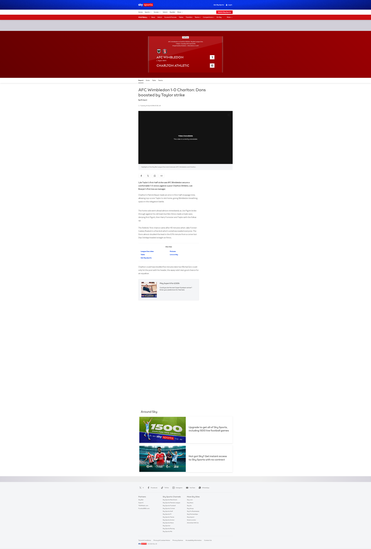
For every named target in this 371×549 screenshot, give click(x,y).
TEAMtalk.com (143, 505)
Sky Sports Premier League (171, 502)
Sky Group (190, 508)
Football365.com (144, 508)
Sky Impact (190, 517)
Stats (148, 80)
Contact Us (208, 540)
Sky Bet (172, 12)
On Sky (219, 17)
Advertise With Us (193, 522)
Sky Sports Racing (169, 528)
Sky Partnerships (192, 514)
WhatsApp (205, 487)
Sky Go (189, 505)
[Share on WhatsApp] (155, 176)
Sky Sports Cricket (169, 508)
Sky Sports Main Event (170, 499)
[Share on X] (148, 176)
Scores (156, 12)
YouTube (192, 487)
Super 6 (140, 502)
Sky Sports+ (166, 525)
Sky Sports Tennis (168, 517)
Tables (181, 17)
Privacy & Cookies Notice (162, 540)
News (153, 17)
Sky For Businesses (193, 511)
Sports (147, 12)
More (179, 12)
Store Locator (191, 520)
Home (140, 12)
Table (154, 80)
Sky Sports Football (169, 505)
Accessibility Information (194, 540)
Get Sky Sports (219, 5)
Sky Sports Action (168, 520)
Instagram (179, 487)
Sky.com (190, 499)
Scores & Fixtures (170, 17)
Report (140, 80)
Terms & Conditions (144, 540)
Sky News (190, 502)
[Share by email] (161, 176)
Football (142, 17)
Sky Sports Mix (167, 531)
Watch (165, 12)
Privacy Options (178, 540)
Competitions (208, 17)
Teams (197, 17)
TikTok (166, 487)
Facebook (154, 487)
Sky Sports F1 (167, 514)
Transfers (189, 17)
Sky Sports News (168, 522)
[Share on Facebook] (141, 176)
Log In (230, 5)
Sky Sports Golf (168, 511)
